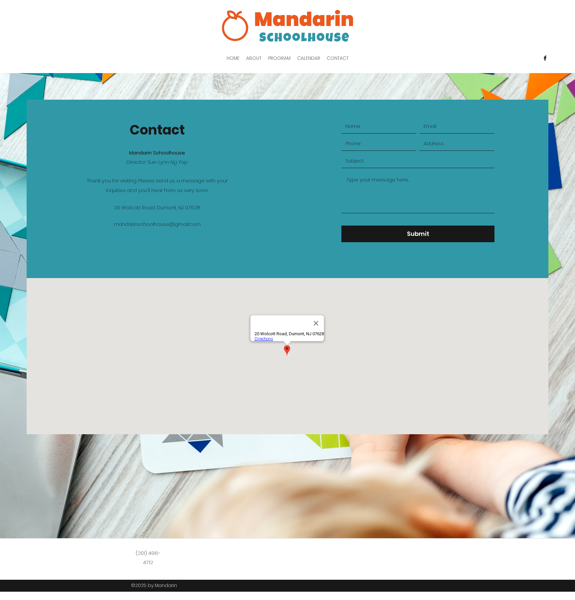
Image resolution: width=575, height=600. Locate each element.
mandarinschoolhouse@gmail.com (157, 224)
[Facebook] (545, 58)
